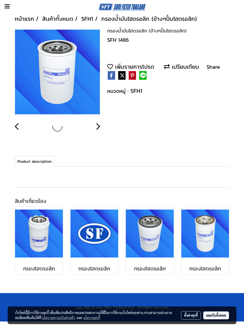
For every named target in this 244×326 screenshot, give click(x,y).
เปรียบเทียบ (184, 67)
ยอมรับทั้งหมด (216, 315)
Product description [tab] (34, 161)
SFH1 (136, 91)
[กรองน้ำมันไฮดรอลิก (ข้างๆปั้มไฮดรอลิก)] (57, 72)
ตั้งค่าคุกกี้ (191, 315)
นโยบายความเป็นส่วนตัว (58, 317)
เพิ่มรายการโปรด (133, 67)
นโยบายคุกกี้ (91, 317)
